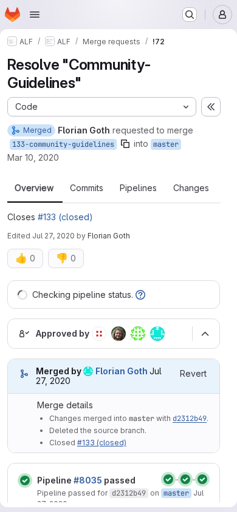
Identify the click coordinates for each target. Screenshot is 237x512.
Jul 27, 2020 (53, 235)
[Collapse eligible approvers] (204, 333)
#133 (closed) (65, 217)
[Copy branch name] (125, 143)
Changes (191, 188)
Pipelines (138, 188)
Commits (86, 188)
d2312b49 (190, 418)
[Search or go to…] (189, 14)
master (166, 144)
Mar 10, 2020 (33, 157)
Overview (34, 188)
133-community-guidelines (63, 144)
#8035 (88, 480)
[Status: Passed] (25, 480)
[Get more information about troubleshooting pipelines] (140, 294)
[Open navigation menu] (34, 14)
